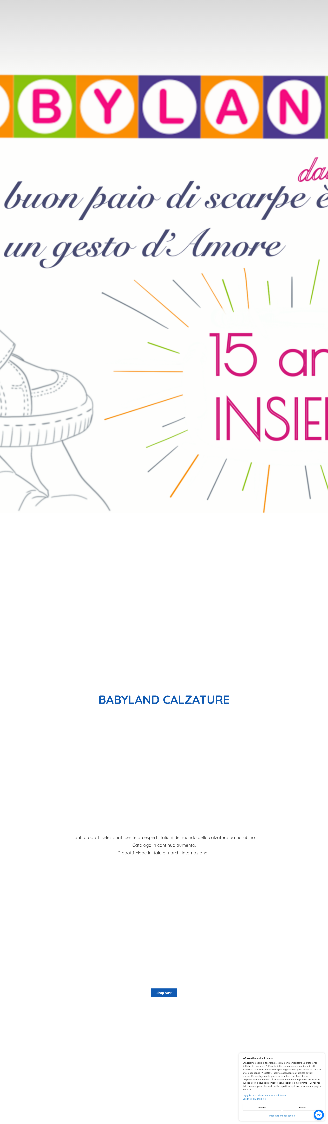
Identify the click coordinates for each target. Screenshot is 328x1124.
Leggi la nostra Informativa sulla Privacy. (264, 1095)
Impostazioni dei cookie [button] (282, 1115)
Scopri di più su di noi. (255, 1098)
